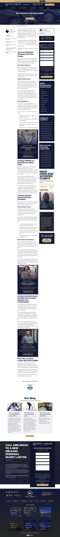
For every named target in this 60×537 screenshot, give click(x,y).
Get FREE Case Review (49, 4)
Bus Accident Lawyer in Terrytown (46, 124)
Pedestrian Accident (44, 100)
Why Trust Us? (42, 33)
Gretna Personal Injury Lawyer (46, 155)
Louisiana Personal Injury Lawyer (46, 157)
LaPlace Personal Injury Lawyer (46, 166)
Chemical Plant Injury (44, 95)
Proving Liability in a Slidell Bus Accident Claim (10, 42)
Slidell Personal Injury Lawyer (12, 25)
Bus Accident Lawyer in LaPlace (46, 137)
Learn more (41, 1)
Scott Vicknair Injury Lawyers (30, 532)
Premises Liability (44, 102)
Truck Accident (43, 107)
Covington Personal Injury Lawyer (46, 153)
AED (42, 89)
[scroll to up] (58, 530)
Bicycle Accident (44, 91)
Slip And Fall (43, 104)
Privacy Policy (48, 70)
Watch (52, 206)
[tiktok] (17, 492)
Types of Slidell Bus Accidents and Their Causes (11, 39)
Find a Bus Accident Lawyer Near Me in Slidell (11, 52)
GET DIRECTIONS (12, 529)
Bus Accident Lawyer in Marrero (46, 133)
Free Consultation (30, 18)
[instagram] (14, 492)
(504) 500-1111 (38, 4)
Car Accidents (43, 93)
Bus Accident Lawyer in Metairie (46, 135)
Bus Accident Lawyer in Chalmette (47, 138)
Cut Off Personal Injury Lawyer (46, 151)
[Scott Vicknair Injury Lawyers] (13, 4)
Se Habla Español (26, 4)
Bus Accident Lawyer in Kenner (46, 126)
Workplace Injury (44, 109)
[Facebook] (6, 492)
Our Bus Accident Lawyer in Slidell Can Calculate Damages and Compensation (11, 49)
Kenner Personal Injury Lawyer (46, 162)
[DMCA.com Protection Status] (30, 535)
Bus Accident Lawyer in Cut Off (46, 129)
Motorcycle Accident (44, 98)
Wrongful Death (43, 111)
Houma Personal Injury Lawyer (46, 164)
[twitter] (12, 492)
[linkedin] (9, 492)
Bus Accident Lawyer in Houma (46, 128)
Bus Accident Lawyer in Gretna (46, 131)
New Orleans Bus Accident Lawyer (47, 122)
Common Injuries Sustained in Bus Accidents (11, 45)
